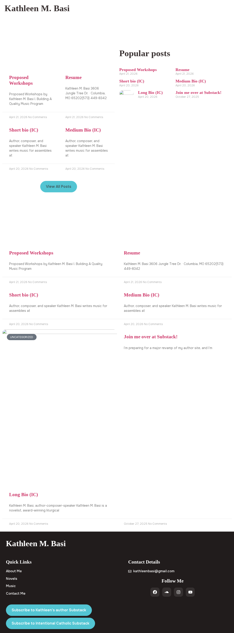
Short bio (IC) (23, 130)
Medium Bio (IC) (83, 130)
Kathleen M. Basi (37, 8)
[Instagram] (178, 592)
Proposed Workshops (21, 80)
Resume (73, 77)
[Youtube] (190, 592)
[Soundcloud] (166, 592)
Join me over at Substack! (198, 92)
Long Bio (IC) (150, 92)
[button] (227, 8)
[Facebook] (155, 592)
